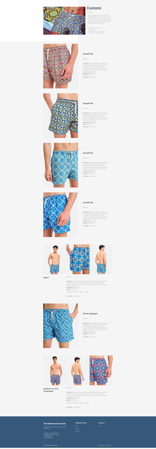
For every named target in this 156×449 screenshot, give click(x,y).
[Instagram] (100, 426)
